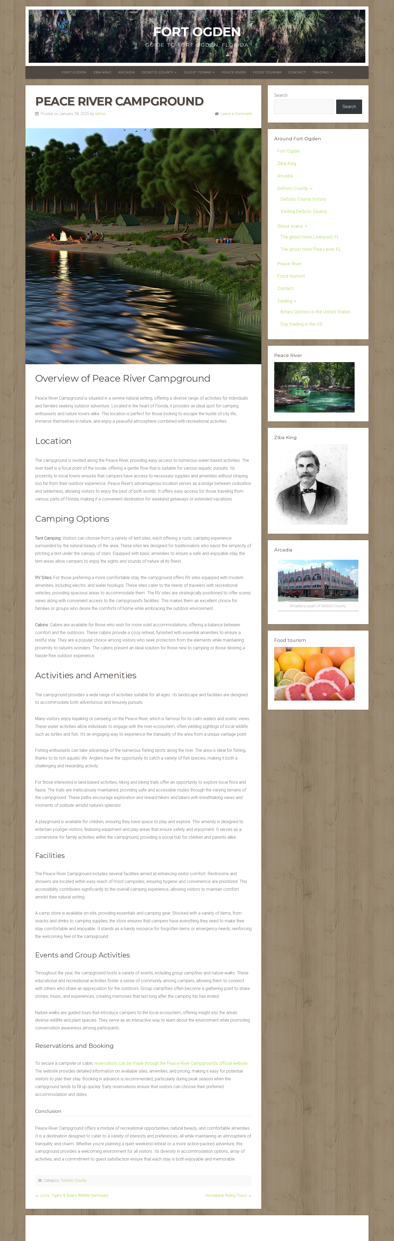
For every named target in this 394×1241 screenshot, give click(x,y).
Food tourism (267, 72)
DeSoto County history (303, 199)
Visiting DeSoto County (304, 211)
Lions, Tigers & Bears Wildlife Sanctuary (74, 1195)
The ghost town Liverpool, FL (310, 237)
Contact (297, 72)
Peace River (234, 72)
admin (100, 114)
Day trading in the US (302, 324)
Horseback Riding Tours (226, 1195)
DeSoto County (157, 72)
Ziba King (102, 72)
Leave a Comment (236, 114)
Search (281, 95)
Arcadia (126, 72)
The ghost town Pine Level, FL (311, 249)
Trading (321, 72)
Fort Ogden (197, 31)
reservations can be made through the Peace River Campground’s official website (171, 1063)
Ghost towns (197, 72)
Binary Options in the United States (316, 311)
